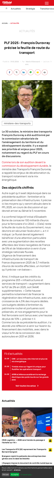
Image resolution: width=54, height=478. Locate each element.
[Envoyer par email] (38, 72)
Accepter (15, 474)
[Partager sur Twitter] (17, 72)
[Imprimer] (45, 72)
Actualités (16, 8)
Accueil (5, 23)
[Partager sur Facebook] (10, 72)
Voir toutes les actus (26, 385)
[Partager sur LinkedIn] (24, 72)
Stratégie (30, 8)
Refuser (6, 474)
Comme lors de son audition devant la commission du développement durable (25, 164)
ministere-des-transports (17, 123)
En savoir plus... (27, 474)
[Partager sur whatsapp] (31, 72)
